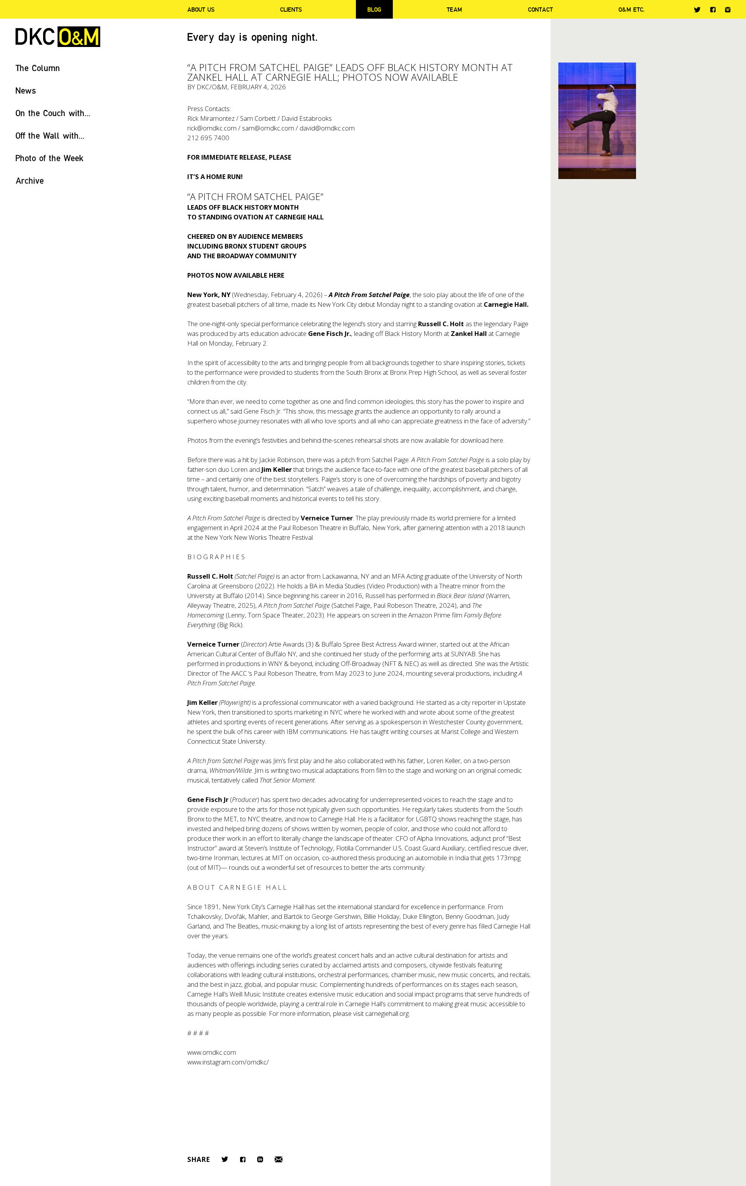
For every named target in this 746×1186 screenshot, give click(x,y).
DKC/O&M (58, 36)
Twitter (697, 9)
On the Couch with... (53, 113)
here (496, 440)
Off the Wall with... (50, 135)
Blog (374, 9)
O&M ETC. (632, 9)
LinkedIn (260, 1159)
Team (454, 9)
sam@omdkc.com (268, 127)
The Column (38, 68)
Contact (540, 9)
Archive (30, 180)
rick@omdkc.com (212, 127)
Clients (291, 9)
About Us (200, 9)
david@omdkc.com (327, 127)
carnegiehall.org (387, 1013)
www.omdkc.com (211, 1052)
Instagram (727, 9)
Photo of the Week (50, 158)
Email (278, 1159)
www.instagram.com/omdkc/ (228, 1061)
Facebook (713, 9)
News (26, 90)
